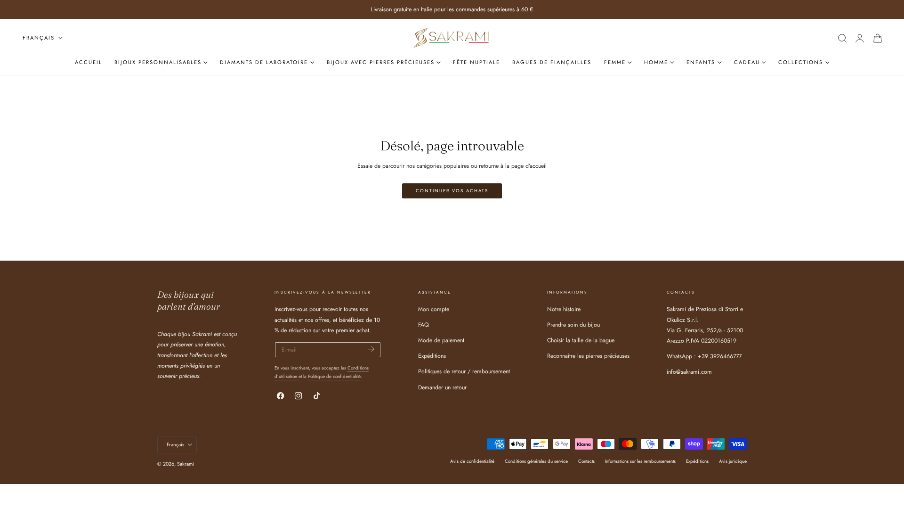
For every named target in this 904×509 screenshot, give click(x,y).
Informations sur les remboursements (640, 461)
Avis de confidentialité (472, 461)
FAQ (423, 325)
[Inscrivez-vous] (371, 349)
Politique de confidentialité (334, 376)
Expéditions (432, 356)
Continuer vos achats (452, 191)
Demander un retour (442, 387)
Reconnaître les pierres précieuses (588, 356)
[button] (842, 38)
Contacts (586, 461)
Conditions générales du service (536, 461)
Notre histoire (564, 309)
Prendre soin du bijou (573, 325)
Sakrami (185, 464)
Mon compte (433, 309)
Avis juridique (733, 461)
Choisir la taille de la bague (580, 341)
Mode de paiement (441, 341)
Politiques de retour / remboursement (464, 372)
